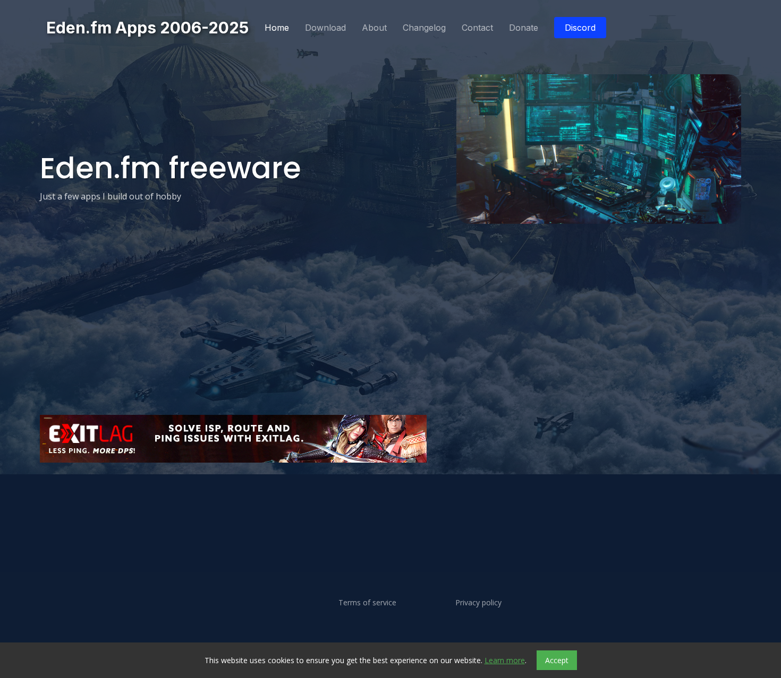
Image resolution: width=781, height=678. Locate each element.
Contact (477, 27)
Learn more (505, 660)
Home (277, 27)
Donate (523, 27)
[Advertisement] (358, 496)
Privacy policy (478, 602)
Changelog (424, 27)
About (374, 27)
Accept (556, 660)
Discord (580, 27)
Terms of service (367, 602)
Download (325, 27)
